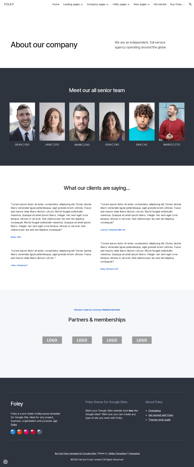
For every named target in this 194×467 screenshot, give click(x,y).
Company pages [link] (96, 4)
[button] (190, 4)
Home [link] (55, 4)
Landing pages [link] (71, 4)
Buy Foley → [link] (177, 4)
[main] (60, 45)
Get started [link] (160, 4)
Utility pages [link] (120, 4)
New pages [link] (140, 4)
